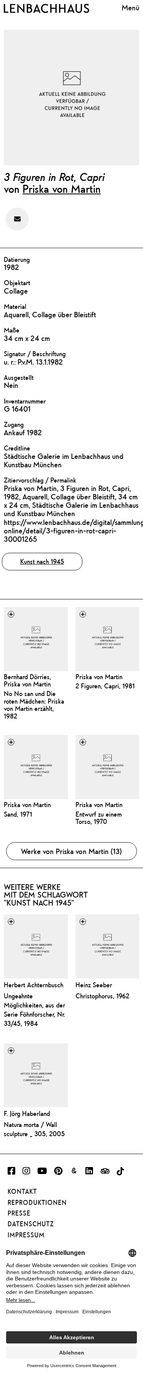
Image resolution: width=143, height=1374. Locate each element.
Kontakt (22, 1191)
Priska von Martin (61, 188)
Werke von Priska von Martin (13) (71, 851)
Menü (130, 7)
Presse (19, 1213)
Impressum (26, 1235)
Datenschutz (31, 1224)
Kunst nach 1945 (42, 561)
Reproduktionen (37, 1202)
